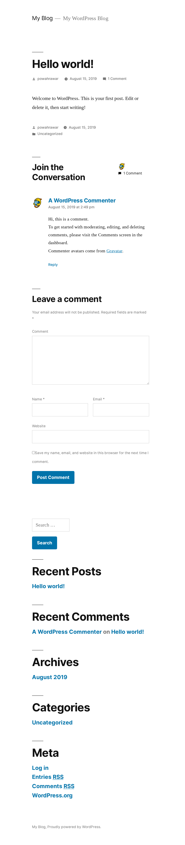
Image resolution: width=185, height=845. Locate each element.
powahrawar (47, 79)
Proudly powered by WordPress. (74, 827)
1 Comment (117, 79)
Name (38, 399)
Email (99, 399)
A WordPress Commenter (67, 631)
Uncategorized (49, 134)
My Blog (42, 18)
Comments (53, 786)
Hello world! (48, 586)
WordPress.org (52, 795)
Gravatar (114, 251)
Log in (40, 767)
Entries (48, 776)
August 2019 (49, 677)
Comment (40, 331)
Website (39, 426)
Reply (53, 264)
